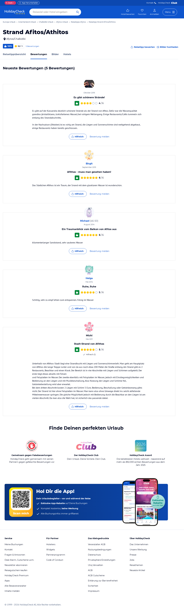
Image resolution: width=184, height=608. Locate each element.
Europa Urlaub (9, 22)
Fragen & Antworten (15, 554)
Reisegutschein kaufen (16, 570)
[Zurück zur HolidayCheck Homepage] (15, 12)
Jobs (132, 560)
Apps (7, 580)
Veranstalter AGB (96, 544)
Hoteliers (50, 544)
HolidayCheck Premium (17, 575)
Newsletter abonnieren (16, 565)
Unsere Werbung (138, 549)
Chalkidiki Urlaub (46, 22)
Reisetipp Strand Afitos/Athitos (102, 22)
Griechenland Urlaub (27, 22)
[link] (128, 12)
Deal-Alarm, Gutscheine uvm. (19, 560)
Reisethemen (136, 565)
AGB (90, 570)
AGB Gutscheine (96, 575)
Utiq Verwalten (95, 565)
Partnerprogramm (55, 554)
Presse (133, 554)
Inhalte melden (12, 591)
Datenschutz (94, 554)
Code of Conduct (54, 560)
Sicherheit (93, 586)
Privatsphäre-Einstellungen (101, 560)
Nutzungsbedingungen (99, 549)
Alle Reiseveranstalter (15, 586)
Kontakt (150, 3)
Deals (9, 3)
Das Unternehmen (139, 544)
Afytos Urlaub (62, 22)
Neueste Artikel (137, 570)
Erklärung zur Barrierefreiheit (103, 580)
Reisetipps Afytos (78, 22)
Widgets (50, 549)
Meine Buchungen (14, 544)
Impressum (93, 591)
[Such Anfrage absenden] (77, 12)
